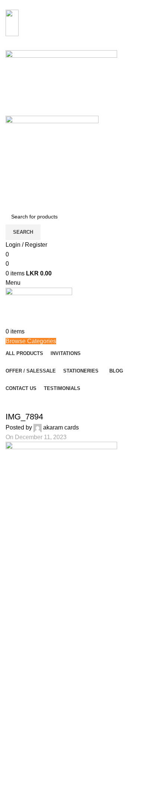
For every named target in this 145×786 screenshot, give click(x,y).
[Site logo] (61, 82)
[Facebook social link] (60, 44)
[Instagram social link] (69, 44)
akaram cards (61, 427)
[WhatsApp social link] (79, 44)
